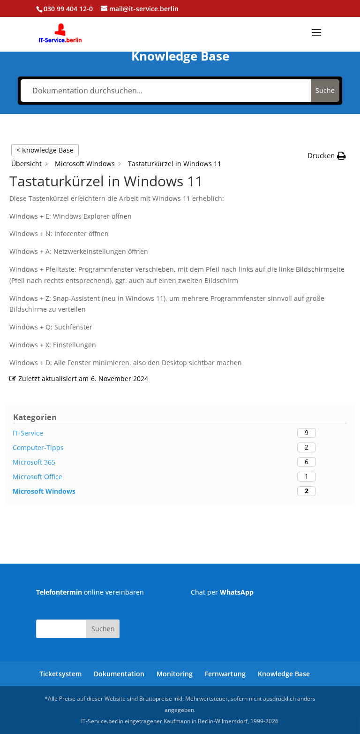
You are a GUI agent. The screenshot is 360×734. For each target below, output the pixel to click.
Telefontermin (59, 592)
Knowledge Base (284, 673)
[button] (327, 155)
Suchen (103, 628)
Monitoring (175, 673)
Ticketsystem (60, 673)
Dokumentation (119, 673)
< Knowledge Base (45, 149)
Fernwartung (225, 673)
